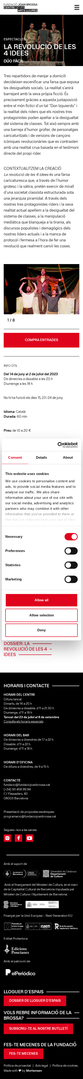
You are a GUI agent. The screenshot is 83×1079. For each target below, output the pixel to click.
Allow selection (41, 615)
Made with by (23, 1070)
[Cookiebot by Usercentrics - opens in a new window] (58, 445)
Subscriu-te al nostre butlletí (38, 1028)
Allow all (41, 600)
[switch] (71, 551)
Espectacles (14, 39)
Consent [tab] (15, 457)
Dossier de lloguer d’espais (35, 1000)
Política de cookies (65, 1065)
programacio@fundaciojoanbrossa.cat (30, 816)
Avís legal (41, 1065)
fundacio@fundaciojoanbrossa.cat (27, 785)
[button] (60, 293)
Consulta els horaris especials (23, 721)
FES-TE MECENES (23, 1053)
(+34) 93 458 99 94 (17, 789)
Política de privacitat (17, 1065)
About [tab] (68, 457)
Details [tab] (41, 457)
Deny (41, 630)
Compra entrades (41, 340)
